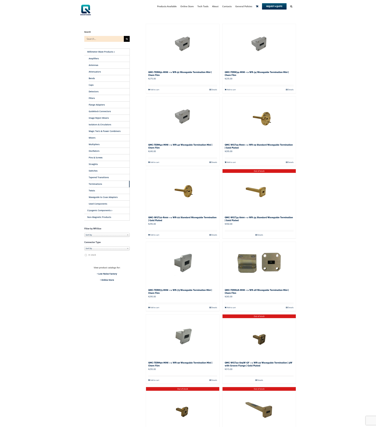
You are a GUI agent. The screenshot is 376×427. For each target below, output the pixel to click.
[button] (291, 6)
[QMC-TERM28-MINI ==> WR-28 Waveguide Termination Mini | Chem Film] (259, 264)
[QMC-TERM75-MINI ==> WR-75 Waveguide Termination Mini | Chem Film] (182, 264)
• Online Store (107, 280)
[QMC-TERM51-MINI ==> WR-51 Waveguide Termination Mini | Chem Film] (182, 46)
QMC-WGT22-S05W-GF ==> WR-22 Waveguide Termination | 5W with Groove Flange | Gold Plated (258, 364)
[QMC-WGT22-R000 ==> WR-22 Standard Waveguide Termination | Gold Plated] (182, 191)
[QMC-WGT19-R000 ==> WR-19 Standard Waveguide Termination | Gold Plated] (259, 119)
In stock (92, 254)
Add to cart (154, 89)
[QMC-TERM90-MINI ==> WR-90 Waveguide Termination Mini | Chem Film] (182, 336)
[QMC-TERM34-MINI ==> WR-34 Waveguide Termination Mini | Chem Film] (259, 46)
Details (214, 89)
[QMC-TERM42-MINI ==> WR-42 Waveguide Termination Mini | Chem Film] (182, 119)
